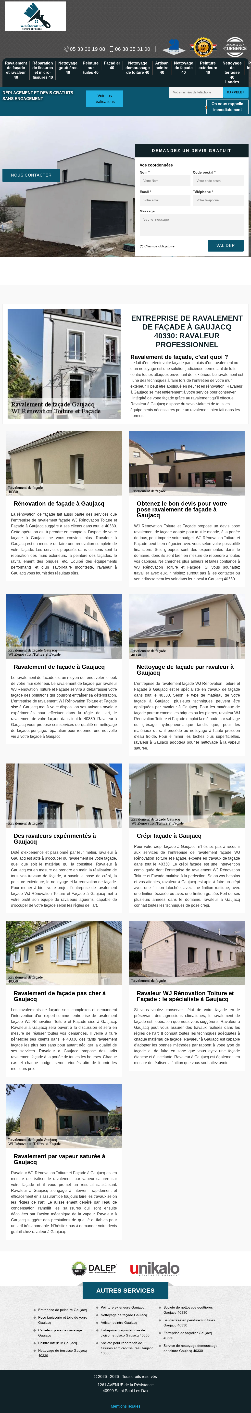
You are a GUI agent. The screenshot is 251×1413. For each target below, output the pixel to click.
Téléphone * (203, 192)
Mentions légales (125, 1406)
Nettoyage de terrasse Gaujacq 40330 (62, 1353)
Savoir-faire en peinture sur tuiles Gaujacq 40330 (189, 1322)
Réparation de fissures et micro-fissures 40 (42, 70)
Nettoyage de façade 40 (183, 68)
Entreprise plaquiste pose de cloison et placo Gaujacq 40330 (125, 1332)
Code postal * (204, 172)
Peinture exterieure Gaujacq (122, 1307)
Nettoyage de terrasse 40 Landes (232, 72)
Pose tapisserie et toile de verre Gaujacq (62, 1319)
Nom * (145, 172)
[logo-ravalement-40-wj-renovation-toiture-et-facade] (35, 16)
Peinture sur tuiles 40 (91, 68)
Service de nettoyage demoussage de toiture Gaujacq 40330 (190, 1348)
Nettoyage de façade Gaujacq (124, 1315)
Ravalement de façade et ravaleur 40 (16, 70)
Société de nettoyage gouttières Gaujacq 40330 (188, 1309)
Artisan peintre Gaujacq (119, 1322)
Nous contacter (31, 175)
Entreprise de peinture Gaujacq (62, 1310)
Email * (145, 192)
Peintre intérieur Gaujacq (57, 1343)
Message (147, 211)
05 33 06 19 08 (87, 49)
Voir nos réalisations (105, 99)
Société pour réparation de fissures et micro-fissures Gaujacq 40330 (127, 1348)
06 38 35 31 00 (132, 49)
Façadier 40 (112, 65)
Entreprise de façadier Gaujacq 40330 (187, 1335)
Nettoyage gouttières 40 (67, 68)
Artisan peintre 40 (162, 68)
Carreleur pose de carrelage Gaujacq (60, 1332)
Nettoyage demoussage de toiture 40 (138, 68)
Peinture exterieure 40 (208, 68)
